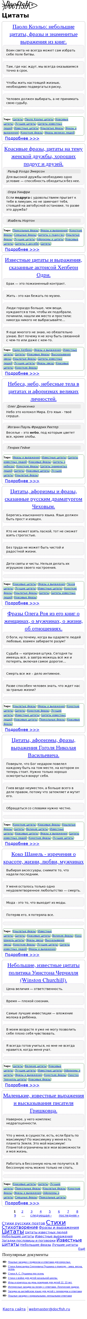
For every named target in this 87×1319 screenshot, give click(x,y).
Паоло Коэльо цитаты (39, 119)
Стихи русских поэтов (23, 1223)
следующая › (41, 1215)
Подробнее (22, 138)
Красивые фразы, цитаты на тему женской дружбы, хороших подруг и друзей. (43, 156)
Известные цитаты (26, 128)
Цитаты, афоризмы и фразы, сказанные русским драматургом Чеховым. (43, 498)
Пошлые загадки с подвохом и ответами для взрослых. (39, 1262)
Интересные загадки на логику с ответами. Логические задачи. (43, 1287)
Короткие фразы (32, 132)
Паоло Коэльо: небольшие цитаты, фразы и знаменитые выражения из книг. (44, 33)
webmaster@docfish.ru (49, 1309)
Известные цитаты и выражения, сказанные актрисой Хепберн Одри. (43, 267)
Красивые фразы (38, 354)
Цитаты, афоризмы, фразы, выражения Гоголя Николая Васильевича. (43, 747)
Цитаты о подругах (51, 234)
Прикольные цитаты (52, 1197)
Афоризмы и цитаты (50, 239)
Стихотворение (20, 1227)
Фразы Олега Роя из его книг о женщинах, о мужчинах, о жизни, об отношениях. (43, 620)
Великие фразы (62, 935)
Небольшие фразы (35, 1244)
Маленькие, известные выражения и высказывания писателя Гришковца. (43, 1102)
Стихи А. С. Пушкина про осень (26, 1273)
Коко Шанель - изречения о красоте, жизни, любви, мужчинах (43, 857)
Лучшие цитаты (25, 123)
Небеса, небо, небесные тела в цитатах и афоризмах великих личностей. (43, 391)
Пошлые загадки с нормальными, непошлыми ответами (40, 1295)
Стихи (56, 1222)
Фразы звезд (45, 363)
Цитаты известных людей (46, 1232)
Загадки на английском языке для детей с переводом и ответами (45, 1291)
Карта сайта (14, 1309)
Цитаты (18, 119)
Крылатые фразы (52, 128)
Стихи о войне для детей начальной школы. (33, 1278)
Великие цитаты (37, 829)
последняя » (69, 1215)
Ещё (81, 1248)
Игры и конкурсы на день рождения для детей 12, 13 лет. (40, 1282)
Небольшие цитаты (18, 1236)
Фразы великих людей (59, 132)
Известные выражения (53, 1236)
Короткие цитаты (24, 824)
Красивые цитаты (37, 470)
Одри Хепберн (22, 350)
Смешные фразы (25, 234)
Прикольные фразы (25, 230)
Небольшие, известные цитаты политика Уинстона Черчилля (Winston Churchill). (43, 972)
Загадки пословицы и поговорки (29, 1240)
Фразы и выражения (54, 230)
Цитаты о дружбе (27, 243)
